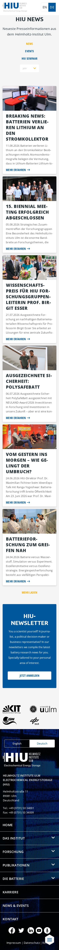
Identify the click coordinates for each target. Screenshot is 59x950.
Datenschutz (32, 943)
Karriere (10, 892)
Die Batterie (13, 878)
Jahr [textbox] (25, 68)
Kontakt (10, 919)
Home (8, 825)
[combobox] (29, 68)
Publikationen (16, 865)
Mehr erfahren (16, 169)
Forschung (13, 851)
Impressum (14, 943)
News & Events (16, 905)
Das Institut (14, 838)
